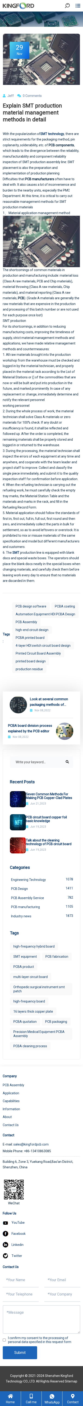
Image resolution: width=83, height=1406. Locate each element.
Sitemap (71, 1381)
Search (71, 18)
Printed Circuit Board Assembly (38, 653)
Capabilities (11, 1101)
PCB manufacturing (42, 907)
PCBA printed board (30, 638)
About (7, 1117)
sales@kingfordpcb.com (31, 1144)
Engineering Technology (42, 879)
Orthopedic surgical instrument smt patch (39, 989)
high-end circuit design (32, 630)
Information (11, 1109)
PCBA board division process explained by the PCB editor (30, 728)
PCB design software (31, 606)
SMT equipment (25, 956)
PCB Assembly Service (42, 898)
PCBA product (23, 967)
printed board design (31, 661)
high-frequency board (29, 1001)
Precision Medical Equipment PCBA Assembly (39, 1034)
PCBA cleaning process (30, 1046)
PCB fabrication (56, 956)
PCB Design (42, 888)
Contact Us (11, 1125)
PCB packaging (56, 1021)
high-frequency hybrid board (34, 946)
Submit (20, 1352)
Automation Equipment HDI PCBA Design (45, 614)
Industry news (42, 916)
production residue (29, 669)
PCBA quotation (25, 1021)
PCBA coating (65, 606)
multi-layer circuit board (30, 977)
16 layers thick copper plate (33, 1011)
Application (11, 1093)
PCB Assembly (26, 622)
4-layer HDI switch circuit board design (43, 645)
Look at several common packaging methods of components (49, 702)
